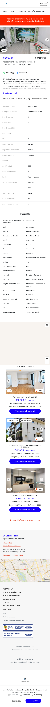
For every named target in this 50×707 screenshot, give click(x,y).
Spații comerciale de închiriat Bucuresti (25, 662)
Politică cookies (9, 617)
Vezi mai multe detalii (25, 411)
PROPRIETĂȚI (8, 589)
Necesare (14, 695)
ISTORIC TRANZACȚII (11, 606)
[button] (3, 40)
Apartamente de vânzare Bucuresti (25, 650)
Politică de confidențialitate (13, 620)
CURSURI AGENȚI (9, 599)
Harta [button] (45, 50)
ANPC (5, 613)
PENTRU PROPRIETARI (11, 596)
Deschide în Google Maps (13, 555)
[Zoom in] (47, 358)
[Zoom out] (47, 362)
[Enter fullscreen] (47, 325)
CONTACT (7, 609)
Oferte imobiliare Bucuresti (14, 99)
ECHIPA (6, 602)
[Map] (25, 343)
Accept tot (33, 701)
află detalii (30, 690)
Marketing (38, 695)
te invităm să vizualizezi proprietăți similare (25, 21)
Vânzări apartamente (25, 647)
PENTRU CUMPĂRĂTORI (12, 592)
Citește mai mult (10, 93)
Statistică (26, 695)
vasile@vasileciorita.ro (12, 546)
